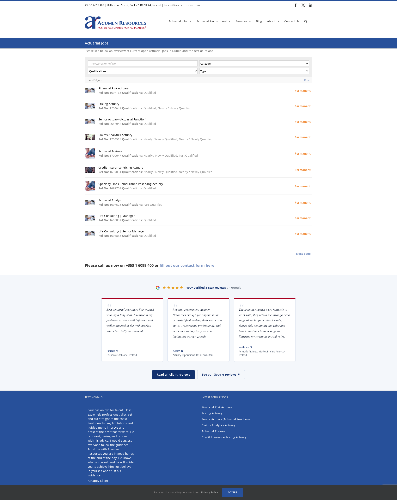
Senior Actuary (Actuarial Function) (226, 419)
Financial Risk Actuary (217, 407)
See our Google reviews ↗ (221, 374)
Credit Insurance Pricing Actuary (224, 437)
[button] (305, 21)
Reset (307, 80)
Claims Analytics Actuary (219, 425)
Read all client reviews (173, 374)
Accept (232, 492)
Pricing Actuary (212, 413)
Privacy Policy (209, 492)
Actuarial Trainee (213, 431)
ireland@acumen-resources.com (183, 5)
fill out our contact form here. (187, 265)
